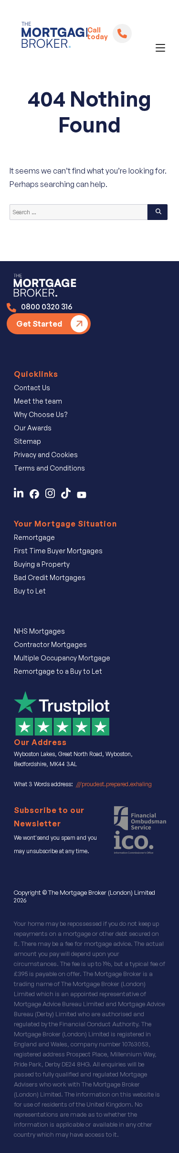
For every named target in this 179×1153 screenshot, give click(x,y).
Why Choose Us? (41, 414)
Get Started (39, 324)
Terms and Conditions (49, 468)
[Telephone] (122, 33)
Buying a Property (42, 564)
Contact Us (32, 388)
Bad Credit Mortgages (49, 577)
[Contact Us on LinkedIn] (21, 496)
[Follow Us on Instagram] (53, 496)
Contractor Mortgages (50, 644)
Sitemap (27, 441)
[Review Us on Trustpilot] (61, 712)
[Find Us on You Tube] (84, 496)
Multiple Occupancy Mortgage (62, 658)
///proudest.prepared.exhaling (114, 784)
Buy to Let (30, 591)
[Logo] (50, 36)
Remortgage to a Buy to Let (58, 671)
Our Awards (33, 428)
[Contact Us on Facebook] (37, 496)
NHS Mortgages (39, 631)
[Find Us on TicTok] (69, 496)
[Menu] (160, 48)
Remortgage (34, 537)
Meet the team (38, 401)
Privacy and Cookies (46, 454)
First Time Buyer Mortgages (58, 551)
